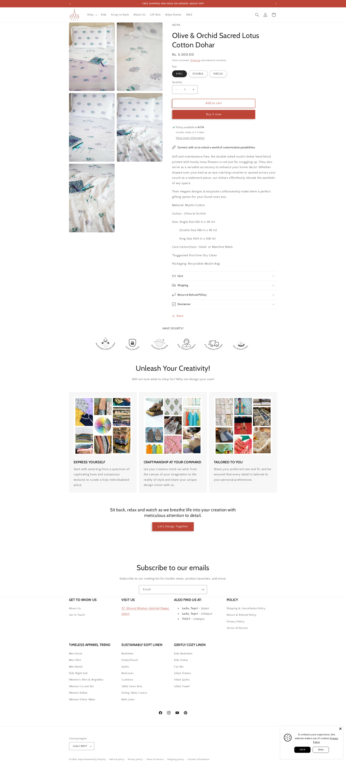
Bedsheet (127, 653)
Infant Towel (182, 686)
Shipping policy (175, 759)
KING (179, 73)
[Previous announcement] (70, 3)
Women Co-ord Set (81, 686)
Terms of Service (237, 628)
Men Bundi (76, 666)
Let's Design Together (173, 526)
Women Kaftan (78, 692)
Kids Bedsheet (183, 653)
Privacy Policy (236, 621)
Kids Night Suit (78, 673)
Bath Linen (127, 699)
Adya (80, 759)
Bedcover (127, 673)
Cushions (127, 679)
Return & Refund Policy (241, 615)
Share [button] (179, 315)
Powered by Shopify (95, 759)
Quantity (177, 82)
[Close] (340, 729)
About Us (75, 608)
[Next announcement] (276, 3)
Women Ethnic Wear (82, 699)
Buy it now (213, 114)
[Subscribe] (203, 589)
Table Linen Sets (131, 686)
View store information (190, 137)
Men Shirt (75, 660)
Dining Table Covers (134, 692)
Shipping (195, 60)
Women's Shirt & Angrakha (86, 679)
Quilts (125, 666)
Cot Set (178, 666)
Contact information (199, 759)
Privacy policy (135, 759)
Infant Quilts (182, 679)
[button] (92, 15)
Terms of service (155, 759)
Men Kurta (75, 653)
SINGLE (218, 73)
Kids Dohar (181, 660)
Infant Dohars (182, 673)
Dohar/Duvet (129, 660)
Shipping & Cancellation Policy (246, 608)
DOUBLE (198, 73)
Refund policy (116, 759)
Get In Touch (77, 615)
